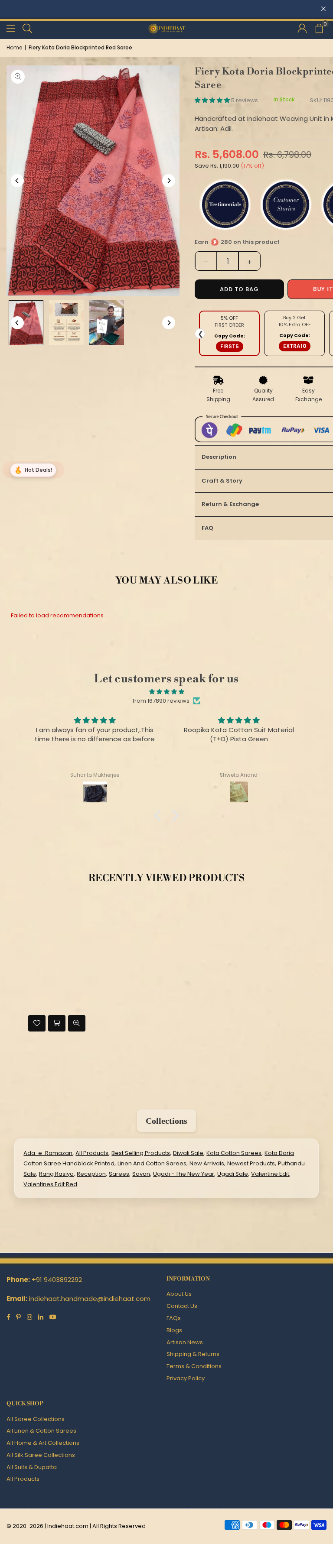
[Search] (27, 28)
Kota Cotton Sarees (233, 1153)
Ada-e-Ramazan (47, 1153)
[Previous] (17, 180)
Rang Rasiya (56, 1174)
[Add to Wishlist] (37, 1023)
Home (14, 47)
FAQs (173, 1318)
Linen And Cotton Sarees (152, 1163)
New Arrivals (206, 1163)
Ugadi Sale (232, 1174)
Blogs (174, 1330)
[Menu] (11, 28)
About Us (179, 1294)
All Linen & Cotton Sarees (41, 1431)
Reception (91, 1174)
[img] (166, 692)
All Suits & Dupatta (32, 1467)
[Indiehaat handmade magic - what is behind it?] (66, 322)
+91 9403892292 (57, 1279)
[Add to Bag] (56, 1023)
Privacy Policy (185, 1378)
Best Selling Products (140, 1153)
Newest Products (251, 1163)
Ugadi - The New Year (183, 1174)
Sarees (119, 1174)
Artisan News (184, 1342)
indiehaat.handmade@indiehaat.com (89, 1298)
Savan (141, 1174)
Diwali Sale (188, 1153)
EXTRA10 (294, 346)
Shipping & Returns (192, 1354)
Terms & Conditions (194, 1366)
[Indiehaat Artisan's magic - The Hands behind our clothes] (106, 322)
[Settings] (302, 28)
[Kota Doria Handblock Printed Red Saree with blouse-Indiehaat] (26, 322)
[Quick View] (76, 1023)
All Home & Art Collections (43, 1443)
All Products (91, 1153)
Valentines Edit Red (50, 1184)
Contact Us (181, 1306)
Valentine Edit (270, 1174)
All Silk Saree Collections (41, 1455)
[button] (318, 28)
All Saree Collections (36, 1419)
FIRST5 (229, 346)
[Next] (168, 180)
